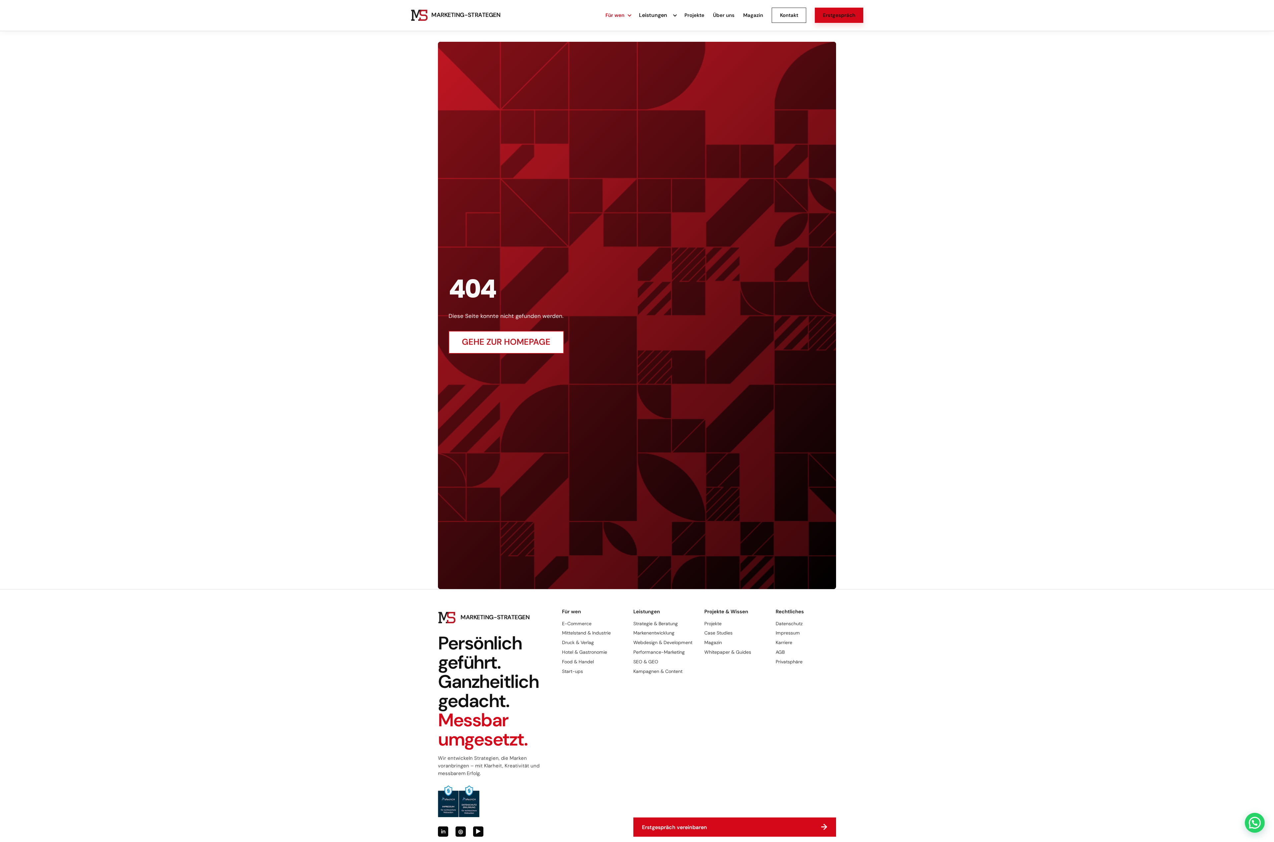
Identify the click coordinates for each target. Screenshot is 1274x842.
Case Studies (718, 633)
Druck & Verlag (578, 642)
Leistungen (653, 15)
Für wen (614, 15)
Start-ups (572, 671)
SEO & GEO (645, 662)
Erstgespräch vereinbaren (734, 826)
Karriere (784, 642)
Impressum (788, 633)
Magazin (753, 15)
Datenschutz (789, 624)
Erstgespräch (839, 15)
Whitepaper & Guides (727, 652)
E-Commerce (577, 624)
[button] (1255, 823)
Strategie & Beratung (655, 624)
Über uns (724, 15)
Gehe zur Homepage (506, 341)
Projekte (694, 15)
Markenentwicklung (653, 633)
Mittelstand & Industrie (586, 633)
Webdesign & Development (662, 642)
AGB (780, 652)
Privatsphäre (789, 662)
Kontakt (789, 15)
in (443, 831)
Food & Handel (578, 662)
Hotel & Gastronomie (584, 652)
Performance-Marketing (659, 652)
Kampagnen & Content (657, 671)
